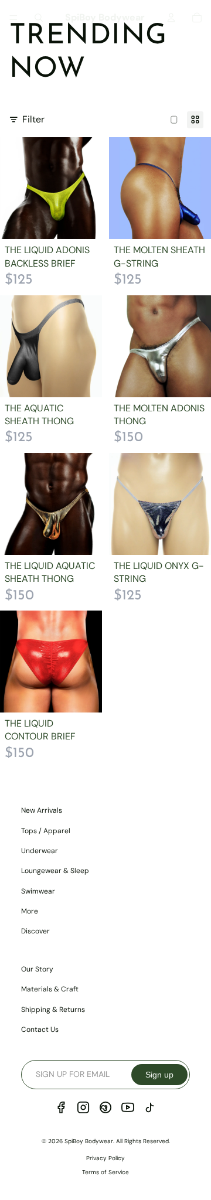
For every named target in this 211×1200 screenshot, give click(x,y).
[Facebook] (61, 1107)
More (29, 911)
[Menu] (13, 17)
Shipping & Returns (53, 1009)
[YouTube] (127, 1107)
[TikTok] (150, 1107)
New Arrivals (41, 810)
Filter (33, 119)
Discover (35, 931)
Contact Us (40, 1029)
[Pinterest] (105, 1107)
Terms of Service (105, 1172)
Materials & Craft (50, 989)
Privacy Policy (105, 1158)
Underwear (39, 850)
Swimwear (38, 891)
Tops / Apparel (45, 831)
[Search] (39, 17)
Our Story (37, 969)
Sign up (159, 1074)
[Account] (171, 17)
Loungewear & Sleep (55, 870)
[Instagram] (83, 1107)
